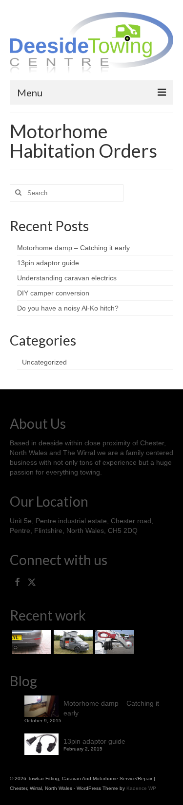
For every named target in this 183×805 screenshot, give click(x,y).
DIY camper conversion (53, 293)
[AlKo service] (113, 642)
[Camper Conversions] (72, 642)
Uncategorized (44, 362)
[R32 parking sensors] (30, 642)
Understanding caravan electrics (67, 278)
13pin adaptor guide (48, 263)
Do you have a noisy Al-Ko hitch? (68, 308)
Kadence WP (141, 788)
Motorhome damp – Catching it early (73, 248)
